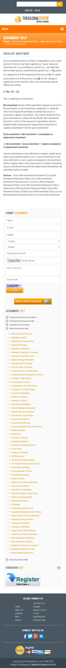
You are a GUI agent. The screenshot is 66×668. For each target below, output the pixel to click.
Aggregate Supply (18, 337)
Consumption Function (20, 382)
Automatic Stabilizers (20, 348)
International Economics (19, 325)
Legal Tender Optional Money (23, 530)
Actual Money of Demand (21, 334)
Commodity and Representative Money (27, 374)
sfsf (23, 579)
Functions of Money (19, 452)
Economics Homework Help (25, 41)
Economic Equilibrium (20, 419)
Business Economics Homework (23, 317)
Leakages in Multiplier (20, 527)
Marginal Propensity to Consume (24, 545)
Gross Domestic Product (21, 471)
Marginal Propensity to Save (23, 549)
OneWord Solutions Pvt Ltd (43, 664)
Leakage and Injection (20, 523)
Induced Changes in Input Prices (24, 493)
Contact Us (38, 603)
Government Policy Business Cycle (25, 463)
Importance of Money (20, 486)
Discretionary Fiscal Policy (22, 415)
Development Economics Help (22, 321)
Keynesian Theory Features (22, 519)
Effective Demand (18, 430)
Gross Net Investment (20, 475)
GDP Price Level (17, 456)
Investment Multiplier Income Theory (26, 512)
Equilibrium (16, 434)
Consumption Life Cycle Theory (24, 386)
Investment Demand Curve (22, 508)
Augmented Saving (19, 345)
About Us (19, 610)
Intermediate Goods (19, 501)
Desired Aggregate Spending (23, 408)
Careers (18, 613)
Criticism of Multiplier (20, 393)
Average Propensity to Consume (24, 352)
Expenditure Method (19, 441)
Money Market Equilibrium (22, 553)
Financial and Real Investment (23, 445)
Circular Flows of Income (21, 367)
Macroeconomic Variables (22, 541)
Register (29, 10)
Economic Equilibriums (20, 423)
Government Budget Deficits (22, 460)
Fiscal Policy (16, 449)
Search (18, 620)
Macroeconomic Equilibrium (23, 538)
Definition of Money (19, 397)
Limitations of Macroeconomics (24, 534)
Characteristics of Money (21, 363)
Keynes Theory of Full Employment (25, 515)
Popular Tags (39, 620)
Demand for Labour (19, 400)
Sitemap (36, 607)
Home (6, 41)
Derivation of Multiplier (20, 404)
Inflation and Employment (21, 497)
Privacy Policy (40, 610)
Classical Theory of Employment (24, 371)
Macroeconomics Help (51, 41)
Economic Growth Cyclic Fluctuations (26, 426)
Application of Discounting (22, 341)
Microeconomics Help (19, 559)
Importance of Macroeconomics (24, 482)
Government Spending (20, 467)
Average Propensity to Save (22, 356)
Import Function (18, 478)
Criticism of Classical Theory (23, 389)
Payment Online (33, 301)
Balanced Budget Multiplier (22, 360)
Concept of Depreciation (21, 378)
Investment (15, 504)
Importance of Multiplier (21, 489)
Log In (37, 10)
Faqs (17, 617)
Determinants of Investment (22, 411)
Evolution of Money (19, 437)
